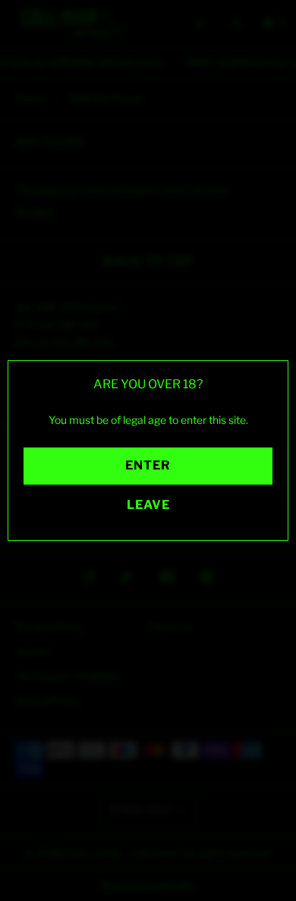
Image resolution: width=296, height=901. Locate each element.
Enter (148, 465)
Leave (148, 505)
